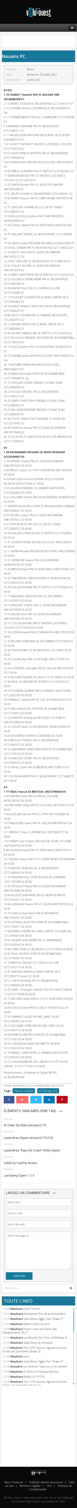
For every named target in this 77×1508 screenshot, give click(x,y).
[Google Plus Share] (22, 1099)
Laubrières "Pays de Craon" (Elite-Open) (32, 1150)
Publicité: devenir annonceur (45, 1482)
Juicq (26, 1356)
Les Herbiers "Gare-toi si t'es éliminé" (45, 1366)
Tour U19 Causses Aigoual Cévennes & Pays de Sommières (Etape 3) (35, 1349)
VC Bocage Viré (48, 1091)
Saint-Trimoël (31, 1308)
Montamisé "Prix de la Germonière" (45, 1314)
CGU (49, 1486)
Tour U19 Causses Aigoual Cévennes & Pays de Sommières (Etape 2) (35, 1383)
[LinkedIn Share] (49, 1099)
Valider (71, 1288)
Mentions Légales (30, 1486)
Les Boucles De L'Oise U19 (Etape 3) (45, 1337)
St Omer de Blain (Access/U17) (25, 1125)
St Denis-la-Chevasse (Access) (41, 1371)
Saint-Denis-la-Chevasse (38, 1342)
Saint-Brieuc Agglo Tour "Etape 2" (43, 1361)
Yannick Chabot (23, 1091)
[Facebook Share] (9, 1099)
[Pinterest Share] (62, 1099)
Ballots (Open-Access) (37, 1324)
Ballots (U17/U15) (34, 1376)
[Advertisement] (38, 1428)
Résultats (29, 1085)
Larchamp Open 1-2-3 (19, 1175)
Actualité (16, 1366)
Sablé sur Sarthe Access (20, 1163)
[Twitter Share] (36, 1099)
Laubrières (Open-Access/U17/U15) (28, 1138)
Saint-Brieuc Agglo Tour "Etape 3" (43, 1319)
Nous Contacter (13, 1482)
